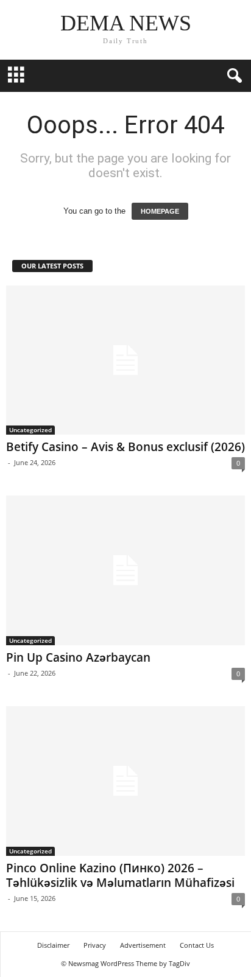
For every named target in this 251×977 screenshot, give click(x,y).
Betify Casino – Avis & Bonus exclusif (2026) (125, 447)
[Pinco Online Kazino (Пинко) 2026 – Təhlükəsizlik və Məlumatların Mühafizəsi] (125, 781)
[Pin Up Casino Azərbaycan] (125, 570)
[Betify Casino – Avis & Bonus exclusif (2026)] (125, 360)
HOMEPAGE (160, 211)
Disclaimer (53, 945)
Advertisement (143, 945)
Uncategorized (30, 429)
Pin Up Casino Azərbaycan (78, 657)
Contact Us (197, 945)
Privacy (94, 945)
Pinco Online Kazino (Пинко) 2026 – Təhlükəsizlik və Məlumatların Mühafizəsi (120, 875)
